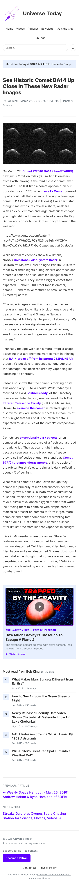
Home (9, 28)
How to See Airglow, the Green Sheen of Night (41, 698)
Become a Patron (17, 858)
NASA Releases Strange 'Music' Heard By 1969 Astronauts (42, 736)
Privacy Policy (48, 867)
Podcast (33, 28)
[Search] (73, 47)
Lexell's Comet (53, 191)
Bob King (12, 100)
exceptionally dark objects (39, 437)
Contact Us (30, 867)
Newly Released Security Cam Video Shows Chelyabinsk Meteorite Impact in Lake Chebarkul (41, 717)
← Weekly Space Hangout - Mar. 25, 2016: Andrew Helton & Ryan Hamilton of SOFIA (35, 794)
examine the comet (31, 408)
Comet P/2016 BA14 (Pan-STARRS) (47, 171)
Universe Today (42, 13)
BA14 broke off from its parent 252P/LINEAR (41, 358)
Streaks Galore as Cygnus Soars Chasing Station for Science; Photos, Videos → (34, 816)
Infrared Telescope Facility (22, 403)
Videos (20, 28)
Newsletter (47, 28)
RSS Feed (39, 37)
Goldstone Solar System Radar (36, 260)
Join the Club (65, 28)
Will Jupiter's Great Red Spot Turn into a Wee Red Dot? (41, 753)
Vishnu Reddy (38, 393)
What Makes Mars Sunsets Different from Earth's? (42, 681)
